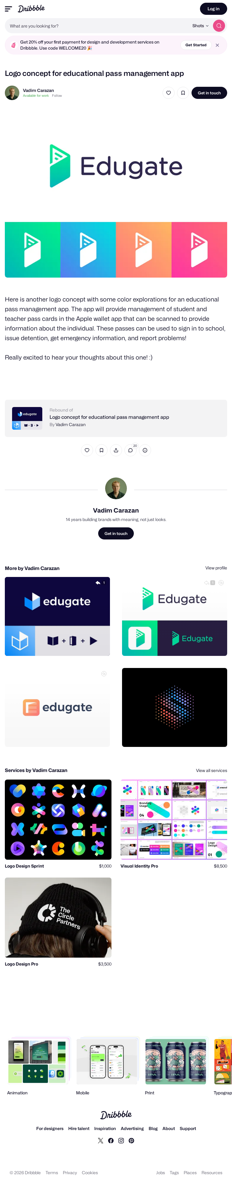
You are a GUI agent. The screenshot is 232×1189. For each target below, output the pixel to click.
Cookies (90, 1172)
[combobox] (97, 25)
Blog (153, 1128)
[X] (100, 1140)
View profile (216, 567)
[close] (217, 45)
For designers (49, 1128)
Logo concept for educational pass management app (109, 417)
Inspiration (105, 1128)
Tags (174, 1172)
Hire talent (78, 1128)
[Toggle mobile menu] (8, 9)
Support (188, 1128)
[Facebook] (111, 1140)
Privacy (70, 1172)
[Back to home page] (31, 8)
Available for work (36, 95)
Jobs (160, 1172)
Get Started (196, 45)
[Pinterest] (131, 1140)
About (169, 1128)
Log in (214, 8)
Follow (57, 95)
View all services (211, 770)
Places (190, 1172)
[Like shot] (169, 93)
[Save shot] (183, 93)
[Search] (219, 26)
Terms (52, 1172)
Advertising (132, 1128)
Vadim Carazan (38, 90)
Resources (211, 1172)
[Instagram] (121, 1140)
